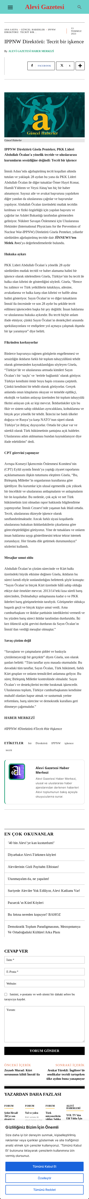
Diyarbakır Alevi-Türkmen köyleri (32, 855)
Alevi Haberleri (73, 1107)
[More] (80, 66)
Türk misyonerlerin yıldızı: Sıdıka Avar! (53, 1117)
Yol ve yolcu (31, 1112)
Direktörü (42, 743)
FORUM (8, 1106)
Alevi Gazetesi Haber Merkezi (31, 51)
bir (30, 743)
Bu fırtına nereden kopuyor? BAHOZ (34, 914)
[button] (79, 7)
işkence (69, 743)
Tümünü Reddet (44, 1189)
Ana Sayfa (11, 29)
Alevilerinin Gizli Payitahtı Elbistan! (33, 867)
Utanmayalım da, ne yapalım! (28, 879)
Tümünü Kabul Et (44, 1166)
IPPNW (56, 743)
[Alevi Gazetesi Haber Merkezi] (19, 771)
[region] (44, 1159)
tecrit (9, 750)
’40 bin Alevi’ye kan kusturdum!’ (31, 843)
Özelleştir (44, 1178)
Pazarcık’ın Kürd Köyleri (25, 903)
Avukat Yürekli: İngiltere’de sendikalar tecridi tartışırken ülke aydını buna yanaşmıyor (65, 1074)
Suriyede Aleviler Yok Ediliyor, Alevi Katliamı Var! (44, 890)
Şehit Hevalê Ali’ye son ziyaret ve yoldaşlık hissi (12, 1117)
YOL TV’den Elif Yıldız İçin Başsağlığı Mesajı (74, 1120)
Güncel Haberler (33, 29)
